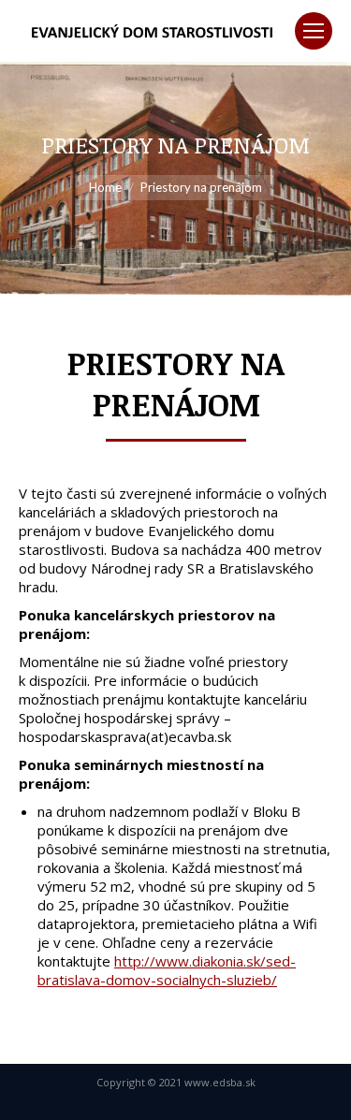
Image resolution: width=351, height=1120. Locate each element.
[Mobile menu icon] (313, 31)
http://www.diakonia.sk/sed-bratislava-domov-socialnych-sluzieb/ (166, 970)
